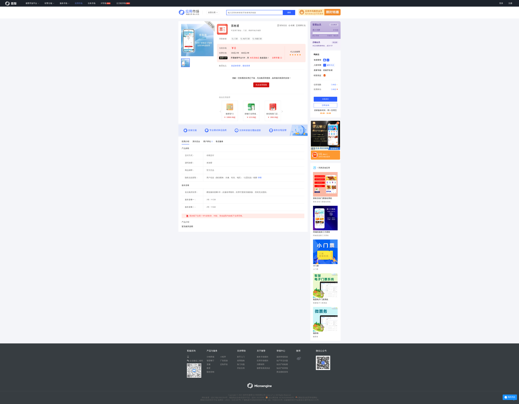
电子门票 (246, 39)
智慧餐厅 (210, 361)
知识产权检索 (282, 364)
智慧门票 (258, 39)
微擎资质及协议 (263, 368)
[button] (221, 111)
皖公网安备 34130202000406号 (281, 398)
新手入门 (241, 357)
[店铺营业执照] (324, 75)
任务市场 (91, 3)
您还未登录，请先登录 (240, 66)
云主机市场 (121, 3)
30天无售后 (254, 58)
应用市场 (78, 3)
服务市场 (64, 3)
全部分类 (212, 12)
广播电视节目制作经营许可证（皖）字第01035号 (262, 400)
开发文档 (241, 368)
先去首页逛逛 (261, 85)
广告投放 (224, 361)
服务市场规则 (262, 357)
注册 (510, 3)
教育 (208, 368)
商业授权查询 (282, 372)
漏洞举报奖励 (282, 357)
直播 (208, 364)
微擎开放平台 (32, 3)
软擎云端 (49, 3)
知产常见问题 (282, 361)
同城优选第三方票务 (321, 232)
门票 (236, 39)
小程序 (223, 357)
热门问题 (241, 364)
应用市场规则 (262, 361)
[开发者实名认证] (324, 60)
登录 (501, 3)
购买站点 (223, 66)
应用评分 (325, 89)
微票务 (316, 333)
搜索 (289, 12)
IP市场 (103, 3)
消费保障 (260, 364)
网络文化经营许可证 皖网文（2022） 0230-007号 (220, 400)
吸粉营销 (210, 372)
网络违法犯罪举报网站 (307, 398)
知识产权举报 (282, 368)
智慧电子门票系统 (320, 299)
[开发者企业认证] (328, 60)
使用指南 (241, 361)
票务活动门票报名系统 (322, 198)
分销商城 (210, 357)
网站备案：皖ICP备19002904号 (214, 398)
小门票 (316, 266)
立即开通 (276, 58)
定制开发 (224, 364)
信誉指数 (325, 85)
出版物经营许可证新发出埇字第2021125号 (301, 400)
